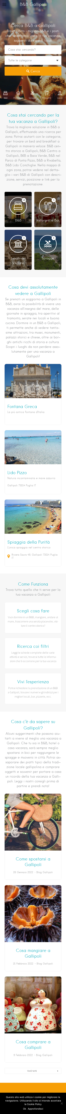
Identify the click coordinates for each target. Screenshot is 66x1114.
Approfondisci (35, 1108)
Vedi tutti (32, 1070)
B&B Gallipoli (33, 4)
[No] (61, 1103)
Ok (24, 1108)
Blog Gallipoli (44, 872)
